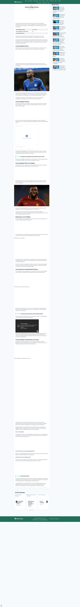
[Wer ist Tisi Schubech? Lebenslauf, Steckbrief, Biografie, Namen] (56, 21)
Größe (55, 0)
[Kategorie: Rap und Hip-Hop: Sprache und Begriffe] (56, 53)
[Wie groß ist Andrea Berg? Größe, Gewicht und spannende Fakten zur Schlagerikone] (56, 59)
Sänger (43, 0)
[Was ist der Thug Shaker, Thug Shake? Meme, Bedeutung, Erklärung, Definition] (56, 8)
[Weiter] (47, 502)
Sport (40, 0)
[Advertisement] (31, 16)
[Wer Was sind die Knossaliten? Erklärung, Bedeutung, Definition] (56, 27)
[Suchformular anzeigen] (65, 2)
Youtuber (47, 0)
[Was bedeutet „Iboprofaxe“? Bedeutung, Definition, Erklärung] (56, 15)
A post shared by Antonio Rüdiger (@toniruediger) (26, 149)
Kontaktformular (35, 519)
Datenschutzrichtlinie (38, 518)
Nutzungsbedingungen (43, 519)
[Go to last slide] (16, 502)
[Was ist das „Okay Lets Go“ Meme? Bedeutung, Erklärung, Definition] (56, 47)
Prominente (51, 0)
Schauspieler (30, 0)
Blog (48, 2)
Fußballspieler (35, 0)
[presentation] (20, 496)
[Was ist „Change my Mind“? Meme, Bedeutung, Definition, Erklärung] (56, 34)
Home (26, 0)
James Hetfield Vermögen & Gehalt (19, 502)
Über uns (44, 518)
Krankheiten (45, 2)
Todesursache (39, 2)
